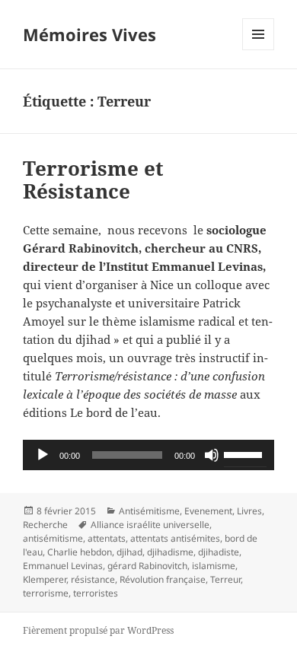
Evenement (208, 510)
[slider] (245, 453)
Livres (249, 510)
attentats (107, 538)
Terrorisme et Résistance (93, 179)
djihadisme (170, 552)
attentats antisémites (175, 538)
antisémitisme (53, 538)
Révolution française (163, 579)
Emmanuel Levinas (63, 565)
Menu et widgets (258, 49)
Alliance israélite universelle (150, 524)
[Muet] (211, 455)
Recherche (45, 524)
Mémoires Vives (89, 34)
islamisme (213, 565)
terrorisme (46, 593)
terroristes (95, 593)
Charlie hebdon (79, 552)
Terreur (225, 579)
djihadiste (218, 552)
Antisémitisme (149, 510)
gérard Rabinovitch (147, 565)
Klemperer (44, 579)
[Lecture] (42, 455)
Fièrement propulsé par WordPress (98, 630)
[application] (148, 455)
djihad (129, 552)
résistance (93, 579)
